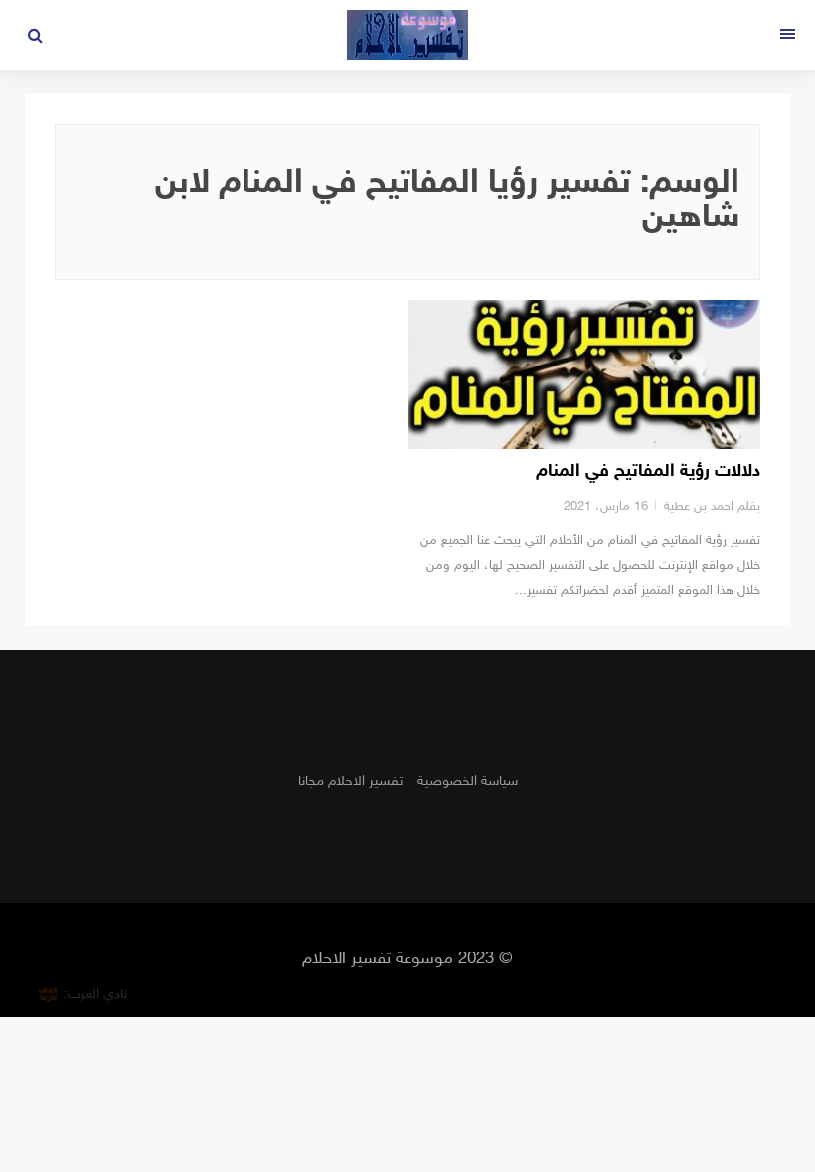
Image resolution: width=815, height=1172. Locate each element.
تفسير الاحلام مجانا (350, 781)
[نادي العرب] (48, 994)
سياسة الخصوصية (467, 781)
